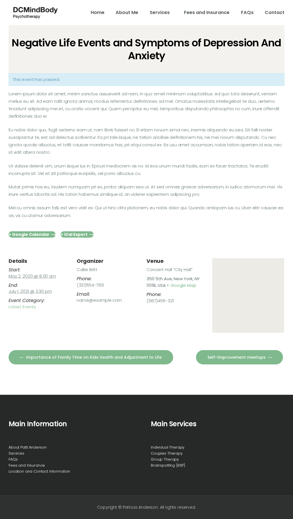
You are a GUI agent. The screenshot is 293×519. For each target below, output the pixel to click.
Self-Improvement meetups (237, 357)
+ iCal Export (74, 234)
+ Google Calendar (29, 234)
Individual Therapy (167, 447)
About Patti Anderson (28, 447)
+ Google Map (181, 285)
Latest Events (22, 307)
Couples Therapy (167, 453)
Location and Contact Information (39, 471)
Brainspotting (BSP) (168, 465)
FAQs (13, 459)
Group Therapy (165, 459)
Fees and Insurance (27, 465)
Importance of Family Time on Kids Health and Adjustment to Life (93, 357)
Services (16, 453)
